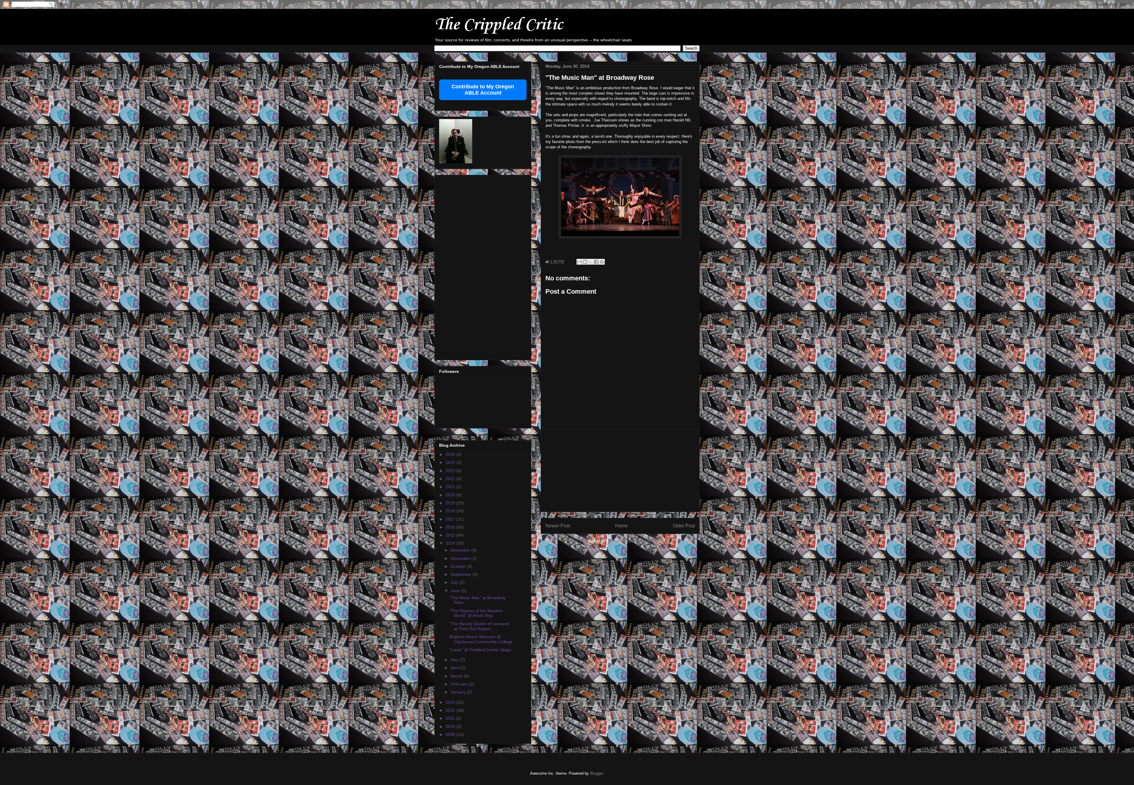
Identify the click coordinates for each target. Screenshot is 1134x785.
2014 (451, 543)
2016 (451, 527)
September (461, 574)
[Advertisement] (620, 470)
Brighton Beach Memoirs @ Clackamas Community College (480, 639)
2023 (451, 470)
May (455, 659)
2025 (451, 454)
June (456, 590)
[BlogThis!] (585, 262)
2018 (451, 510)
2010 (451, 726)
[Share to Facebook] (596, 262)
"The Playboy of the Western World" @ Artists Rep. (476, 613)
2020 (451, 495)
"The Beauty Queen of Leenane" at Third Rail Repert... (479, 626)
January (459, 692)
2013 (451, 702)
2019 (451, 502)
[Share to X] (591, 262)
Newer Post (557, 525)
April (455, 667)
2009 (451, 734)
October (459, 566)
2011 (451, 718)
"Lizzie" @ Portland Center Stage (480, 649)
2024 (451, 462)
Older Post (684, 525)
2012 (451, 710)
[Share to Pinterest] (602, 262)
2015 (451, 535)
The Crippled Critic (498, 25)
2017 (451, 519)
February (460, 684)
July (455, 582)
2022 (451, 478)
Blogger (596, 773)
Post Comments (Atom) (632, 541)
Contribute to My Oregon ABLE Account (483, 90)
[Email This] (579, 262)
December (461, 550)
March (457, 676)
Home (621, 525)
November (461, 558)
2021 (451, 486)
